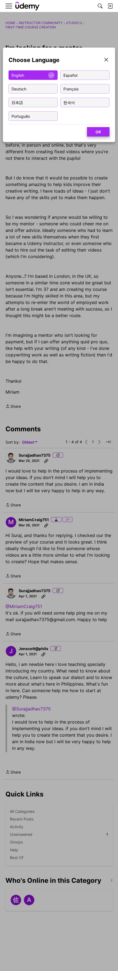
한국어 (69, 102)
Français (70, 88)
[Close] (106, 60)
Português (21, 116)
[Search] (100, 6)
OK (98, 131)
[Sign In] (110, 6)
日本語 (17, 102)
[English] (27, 6)
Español (70, 75)
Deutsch (19, 88)
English (18, 75)
